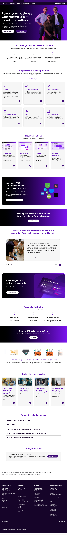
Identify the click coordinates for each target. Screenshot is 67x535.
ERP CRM (35, 490)
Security (63, 525)
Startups (19, 507)
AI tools (5, 89)
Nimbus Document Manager (55, 497)
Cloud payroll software (21, 488)
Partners (19, 495)
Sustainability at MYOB (54, 515)
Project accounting (52, 114)
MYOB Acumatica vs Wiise (38, 500)
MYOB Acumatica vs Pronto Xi (39, 504)
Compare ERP (36, 497)
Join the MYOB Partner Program (55, 494)
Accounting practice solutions (55, 488)
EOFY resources (52, 501)
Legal (57, 525)
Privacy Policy (49, 525)
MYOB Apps (4, 498)
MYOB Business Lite (5, 488)
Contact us (52, 516)
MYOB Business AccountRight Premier (8, 493)
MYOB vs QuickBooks (5, 508)
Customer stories (53, 509)
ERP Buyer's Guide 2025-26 (9, 474)
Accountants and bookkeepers (56, 485)
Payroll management (53, 89)
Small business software (6, 485)
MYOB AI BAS (4, 494)
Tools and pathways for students (55, 506)
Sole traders (20, 506)
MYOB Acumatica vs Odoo (38, 501)
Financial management (32, 89)
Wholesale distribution (55, 154)
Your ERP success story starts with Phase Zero (57, 390)
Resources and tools (54, 500)
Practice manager (53, 490)
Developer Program (21, 499)
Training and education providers (23, 501)
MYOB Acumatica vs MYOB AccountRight (41, 505)
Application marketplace (22, 496)
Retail (19, 511)
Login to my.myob (53, 511)
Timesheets (20, 489)
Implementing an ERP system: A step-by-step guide (41, 390)
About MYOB (4, 525)
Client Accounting (53, 495)
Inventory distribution (9, 114)
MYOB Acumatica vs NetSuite (39, 499)
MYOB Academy (53, 510)
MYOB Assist (4, 501)
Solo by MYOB (4, 500)
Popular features (21, 485)
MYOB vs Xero (4, 507)
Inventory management (22, 490)
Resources (12, 525)
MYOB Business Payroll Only (6, 490)
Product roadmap (53, 514)
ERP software (36, 485)
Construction (7, 153)
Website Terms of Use (38, 525)
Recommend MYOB (53, 489)
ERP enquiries (36, 494)
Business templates (53, 505)
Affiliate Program (21, 500)
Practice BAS (52, 493)
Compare (3, 505)
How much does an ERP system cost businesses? (25, 390)
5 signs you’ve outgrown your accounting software (7, 391)
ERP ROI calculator (37, 493)
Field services (40, 153)
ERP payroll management (38, 488)
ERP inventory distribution (38, 489)
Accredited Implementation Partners (24, 497)
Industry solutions (21, 504)
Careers (29, 525)
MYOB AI (3, 495)
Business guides (52, 504)
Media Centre (21, 525)
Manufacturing (24, 153)
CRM (26, 114)
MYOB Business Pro (5, 489)
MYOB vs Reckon (5, 510)
